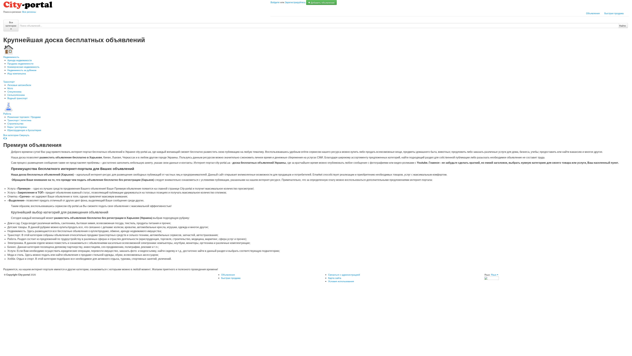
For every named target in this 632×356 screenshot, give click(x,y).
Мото (10, 88)
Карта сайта (334, 278)
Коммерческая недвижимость (23, 66)
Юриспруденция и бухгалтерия (24, 130)
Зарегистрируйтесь (295, 2)
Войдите (275, 2)
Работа (7, 113)
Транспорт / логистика (19, 120)
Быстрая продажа (614, 13)
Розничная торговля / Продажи (24, 117)
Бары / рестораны (17, 126)
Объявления (593, 13)
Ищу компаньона (16, 73)
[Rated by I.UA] (491, 278)
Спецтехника (14, 91)
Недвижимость (11, 57)
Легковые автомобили (19, 85)
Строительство (15, 123)
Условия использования (341, 281)
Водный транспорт (17, 98)
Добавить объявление (322, 2)
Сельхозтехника (16, 94)
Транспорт (9, 81)
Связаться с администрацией (344, 274)
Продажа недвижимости (20, 63)
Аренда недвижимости (19, 60)
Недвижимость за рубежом (21, 70)
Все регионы (29, 11)
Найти (622, 25)
